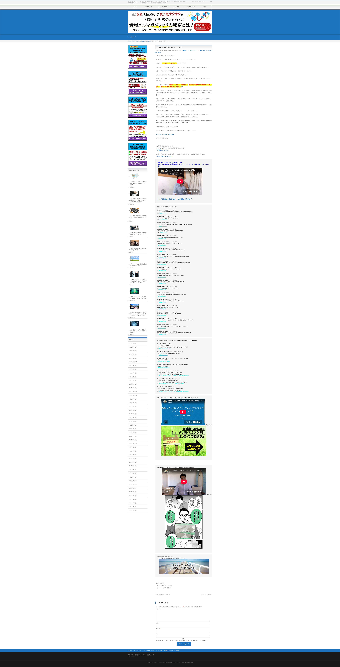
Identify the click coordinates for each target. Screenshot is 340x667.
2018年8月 (133, 406)
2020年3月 (133, 354)
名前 (157, 623)
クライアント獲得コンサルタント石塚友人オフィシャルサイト (168, 662)
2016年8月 (133, 495)
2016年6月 (133, 503)
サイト (158, 633)
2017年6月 (133, 458)
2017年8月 (133, 451)
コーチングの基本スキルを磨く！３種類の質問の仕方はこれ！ (138, 217)
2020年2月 (133, 358)
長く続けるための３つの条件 (163, 594)
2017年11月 (133, 440)
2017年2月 (133, 473)
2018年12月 (133, 391)
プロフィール (139, 650)
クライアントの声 (150, 650)
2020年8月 (133, 343)
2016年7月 (133, 499)
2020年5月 (133, 347)
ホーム (131, 650)
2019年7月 (133, 365)
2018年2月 (133, 429)
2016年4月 (133, 510)
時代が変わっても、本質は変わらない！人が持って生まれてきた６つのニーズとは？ (138, 313)
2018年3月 (133, 425)
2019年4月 (133, 376)
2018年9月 (133, 402)
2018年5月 (133, 417)
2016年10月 (133, 488)
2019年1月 (133, 388)
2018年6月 (133, 414)
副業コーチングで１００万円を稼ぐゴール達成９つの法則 (138, 297)
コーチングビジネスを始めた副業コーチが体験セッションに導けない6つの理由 (138, 200)
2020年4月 (133, 351)
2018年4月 (133, 421)
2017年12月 (133, 436)
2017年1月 (133, 477)
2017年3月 (133, 469)
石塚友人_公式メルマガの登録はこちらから (176, 199)
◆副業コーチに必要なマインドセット (191, 50)
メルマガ (160, 650)
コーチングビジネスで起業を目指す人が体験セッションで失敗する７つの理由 (138, 281)
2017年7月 (133, 454)
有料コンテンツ (169, 650)
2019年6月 (133, 369)
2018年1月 (133, 432)
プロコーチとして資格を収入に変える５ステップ (138, 264)
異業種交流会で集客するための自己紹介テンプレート (138, 233)
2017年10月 (133, 443)
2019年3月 (133, 380)
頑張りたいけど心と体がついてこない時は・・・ (138, 249)
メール (158, 628)
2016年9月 (133, 492)
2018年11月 (133, 395)
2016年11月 (133, 484)
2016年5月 (133, 506)
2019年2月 (133, 384)
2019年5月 (133, 373)
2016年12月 (133, 481)
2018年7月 (133, 410)
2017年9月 (133, 447)
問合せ (177, 650)
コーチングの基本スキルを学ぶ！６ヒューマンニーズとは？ (138, 183)
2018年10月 (133, 399)
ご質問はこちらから (162, 150)
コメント (158, 609)
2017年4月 (133, 466)
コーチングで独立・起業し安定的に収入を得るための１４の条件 (138, 330)
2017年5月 (133, 462)
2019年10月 (133, 362)
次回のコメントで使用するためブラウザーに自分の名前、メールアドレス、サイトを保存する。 (182, 640)
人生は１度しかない (206, 594)
